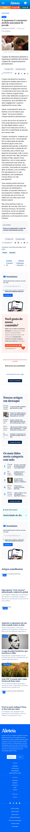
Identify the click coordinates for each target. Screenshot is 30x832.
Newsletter (15, 780)
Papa (4, 575)
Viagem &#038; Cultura (15, 773)
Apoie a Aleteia (15, 811)
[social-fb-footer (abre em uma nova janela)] (13, 803)
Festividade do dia (12, 515)
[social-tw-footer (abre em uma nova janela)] (16, 803)
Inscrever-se (8, 295)
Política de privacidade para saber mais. (14, 291)
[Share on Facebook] (15, 73)
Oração (24, 7)
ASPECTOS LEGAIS (15, 817)
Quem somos (15, 814)
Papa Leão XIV (7, 664)
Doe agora (14, 7)
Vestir (15, 787)
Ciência (5, 636)
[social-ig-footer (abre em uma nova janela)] (19, 803)
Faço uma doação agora (12, 345)
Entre (22, 374)
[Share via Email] (24, 73)
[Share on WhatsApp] (27, 73)
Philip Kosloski (20, 28)
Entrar (20, 757)
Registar (5, 7)
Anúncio (15, 790)
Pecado (5, 252)
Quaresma (12, 252)
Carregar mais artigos (15, 442)
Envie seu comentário (15, 380)
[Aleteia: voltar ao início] (15, 2)
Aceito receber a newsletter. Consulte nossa (14, 290)
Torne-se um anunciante (15, 820)
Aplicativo (15, 783)
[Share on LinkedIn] (18, 73)
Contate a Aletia (15, 823)
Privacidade (15, 826)
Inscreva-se (15, 785)
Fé (4, 692)
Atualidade (15, 766)
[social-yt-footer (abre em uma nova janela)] (10, 803)
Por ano (15, 797)
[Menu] (5, 3)
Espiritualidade (5, 13)
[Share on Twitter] (21, 73)
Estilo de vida (15, 768)
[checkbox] (3, 290)
